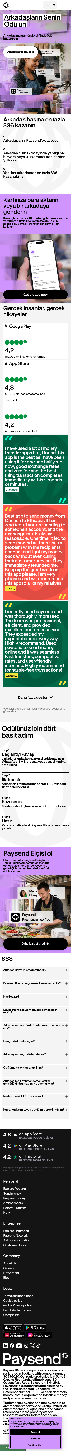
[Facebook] (12, 1345)
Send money (12, 1193)
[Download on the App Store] (13, 1327)
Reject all (35, 1438)
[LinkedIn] (5, 1345)
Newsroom (11, 1273)
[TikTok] (38, 1345)
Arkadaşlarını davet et (20, 51)
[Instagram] (26, 1345)
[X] (32, 1345)
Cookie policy (12, 1300)
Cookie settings (35, 1445)
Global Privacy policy (17, 1305)
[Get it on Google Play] (35, 1327)
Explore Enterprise (16, 1231)
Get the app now (35, 294)
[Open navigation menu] (64, 5)
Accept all (35, 1432)
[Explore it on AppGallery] (14, 1335)
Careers (9, 1268)
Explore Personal (14, 1189)
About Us (9, 1263)
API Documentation (16, 1240)
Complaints (11, 1315)
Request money (14, 1198)
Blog (6, 1277)
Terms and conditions (18, 1296)
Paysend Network (15, 1235)
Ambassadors (13, 1203)
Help (6, 1212)
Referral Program (14, 1208)
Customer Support (16, 1245)
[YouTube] (19, 1345)
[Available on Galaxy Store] (39, 1335)
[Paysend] (21, 5)
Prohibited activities (17, 1310)
